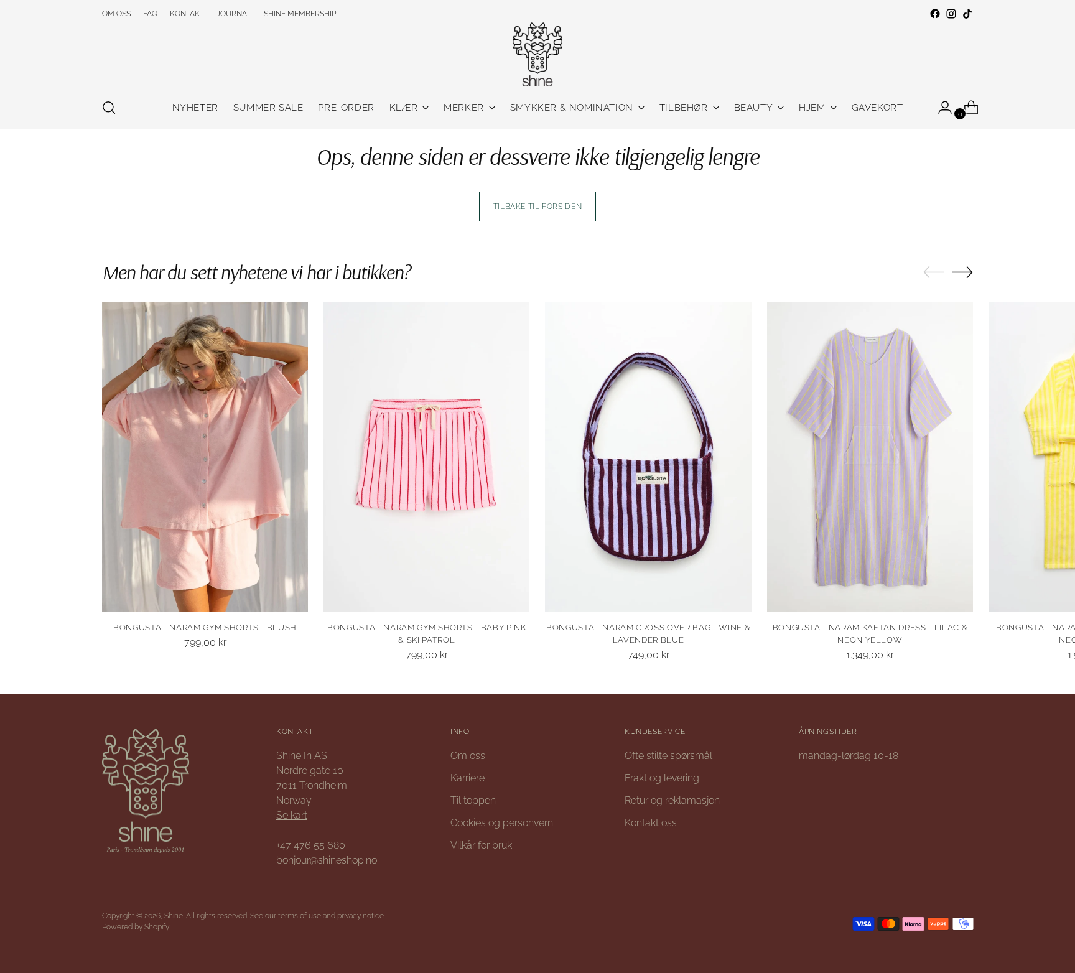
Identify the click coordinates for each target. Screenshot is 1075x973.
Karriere (467, 778)
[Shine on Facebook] (935, 13)
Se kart (291, 815)
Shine (173, 915)
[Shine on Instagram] (951, 13)
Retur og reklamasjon (672, 800)
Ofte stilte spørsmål (668, 755)
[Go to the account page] (940, 107)
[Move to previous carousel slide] (933, 272)
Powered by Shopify (135, 926)
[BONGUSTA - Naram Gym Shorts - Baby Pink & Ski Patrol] (426, 457)
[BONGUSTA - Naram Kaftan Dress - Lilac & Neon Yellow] (870, 457)
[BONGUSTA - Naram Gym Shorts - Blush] (205, 457)
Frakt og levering (662, 778)
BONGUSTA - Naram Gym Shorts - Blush (205, 627)
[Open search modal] (108, 107)
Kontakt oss (651, 823)
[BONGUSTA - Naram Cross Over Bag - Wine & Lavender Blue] (648, 457)
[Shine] (537, 54)
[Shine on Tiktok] (967, 13)
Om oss (467, 755)
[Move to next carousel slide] (962, 271)
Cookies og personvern (501, 823)
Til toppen (473, 800)
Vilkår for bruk (481, 845)
